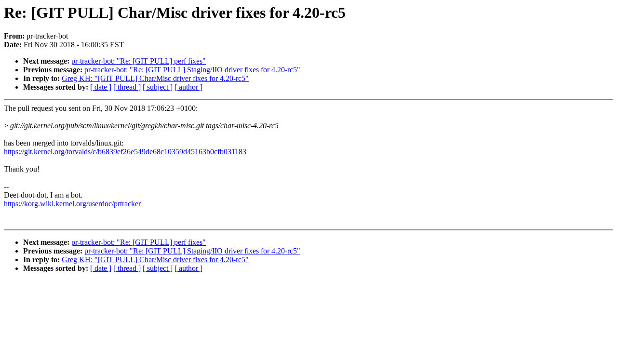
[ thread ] (127, 87)
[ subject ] (158, 87)
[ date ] (100, 87)
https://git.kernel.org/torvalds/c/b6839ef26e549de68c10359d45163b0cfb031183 (125, 151)
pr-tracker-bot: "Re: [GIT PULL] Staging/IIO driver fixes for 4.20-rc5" (192, 70)
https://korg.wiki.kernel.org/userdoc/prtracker (72, 204)
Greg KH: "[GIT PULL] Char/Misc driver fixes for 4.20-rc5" (155, 78)
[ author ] (188, 87)
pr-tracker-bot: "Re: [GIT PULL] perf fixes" (138, 61)
